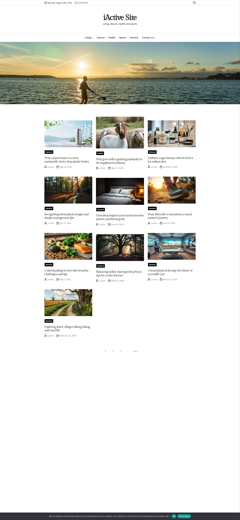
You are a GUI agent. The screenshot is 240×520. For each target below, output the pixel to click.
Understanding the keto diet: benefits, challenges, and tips (66, 272)
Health (111, 37)
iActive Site (120, 17)
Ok (174, 516)
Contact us (147, 37)
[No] (237, 516)
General (134, 37)
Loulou (51, 167)
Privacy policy (184, 516)
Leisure (101, 37)
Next (135, 351)
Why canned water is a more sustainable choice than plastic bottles (66, 159)
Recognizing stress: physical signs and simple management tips (66, 216)
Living (88, 37)
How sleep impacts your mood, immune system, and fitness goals (120, 217)
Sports (122, 37)
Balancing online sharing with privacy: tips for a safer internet (119, 273)
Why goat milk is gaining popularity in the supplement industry (119, 161)
